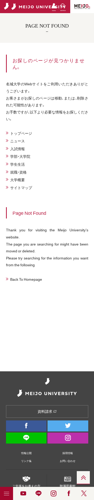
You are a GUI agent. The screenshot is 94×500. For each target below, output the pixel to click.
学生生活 (17, 164)
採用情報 (67, 453)
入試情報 (17, 148)
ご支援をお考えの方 (26, 485)
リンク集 (26, 461)
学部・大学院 (20, 156)
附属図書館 (67, 485)
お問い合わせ (67, 461)
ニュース (17, 140)
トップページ (21, 133)
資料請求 (45, 411)
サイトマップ (21, 187)
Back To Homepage (26, 279)
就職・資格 (18, 172)
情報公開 (26, 453)
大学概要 (17, 179)
